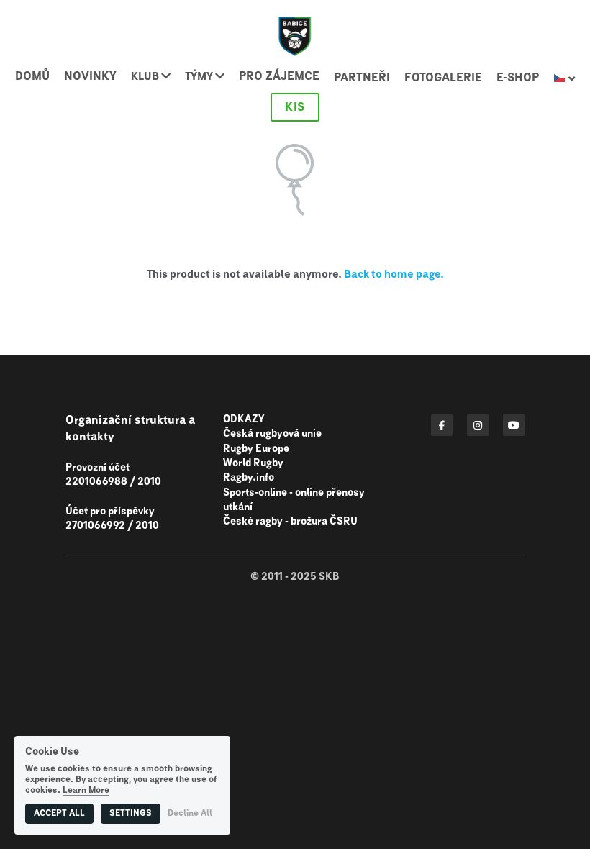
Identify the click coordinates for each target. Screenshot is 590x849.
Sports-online (255, 493)
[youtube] (514, 425)
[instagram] (478, 425)
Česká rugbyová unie (272, 434)
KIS (295, 107)
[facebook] (442, 425)
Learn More (86, 790)
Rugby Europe (256, 449)
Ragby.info (248, 478)
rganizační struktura (130, 420)
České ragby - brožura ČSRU (290, 522)
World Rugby (253, 463)
